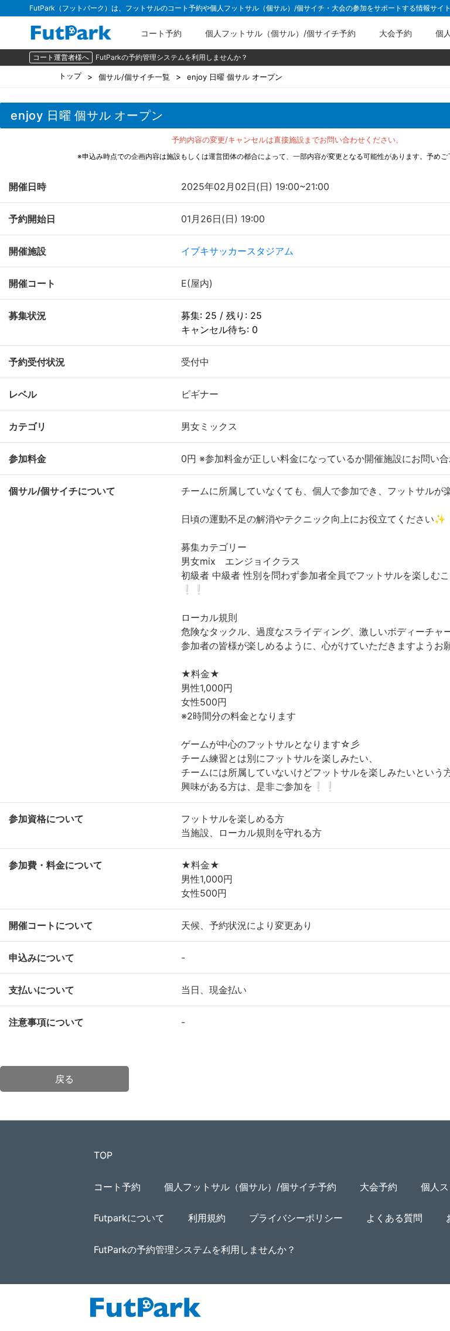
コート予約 (161, 33)
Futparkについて (129, 1218)
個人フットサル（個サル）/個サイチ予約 (280, 33)
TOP (103, 1155)
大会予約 (395, 33)
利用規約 (207, 1218)
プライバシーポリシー (296, 1218)
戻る (64, 1079)
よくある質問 (394, 1218)
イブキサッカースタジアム (237, 251)
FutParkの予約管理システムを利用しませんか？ (172, 57)
